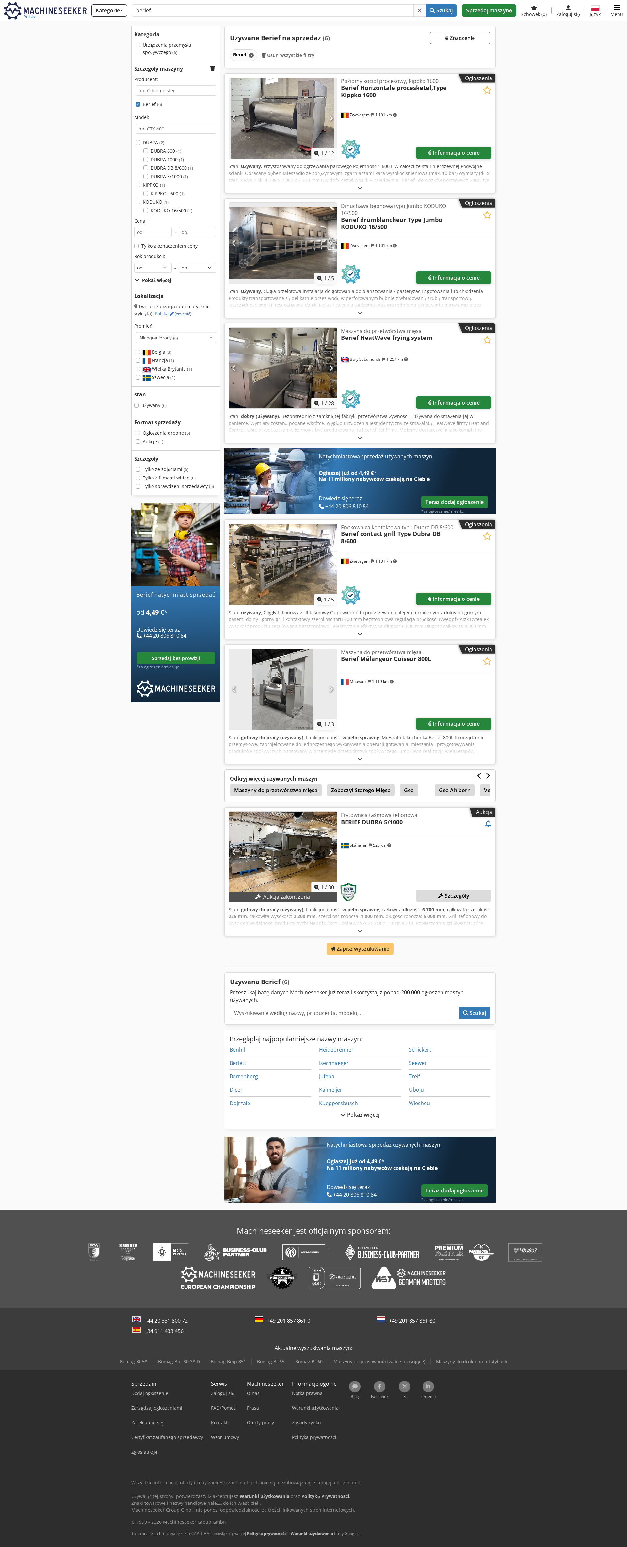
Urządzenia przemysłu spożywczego (167, 48)
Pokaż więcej (362, 1114)
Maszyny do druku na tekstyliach (471, 1361)
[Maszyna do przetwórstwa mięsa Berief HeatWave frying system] (283, 368)
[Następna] (331, 118)
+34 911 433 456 (164, 1331)
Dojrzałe (240, 1103)
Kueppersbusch (338, 1103)
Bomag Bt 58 (133, 1361)
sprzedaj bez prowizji (176, 658)
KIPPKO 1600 (168, 193)
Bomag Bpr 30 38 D (179, 1361)
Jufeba (326, 1076)
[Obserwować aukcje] (488, 824)
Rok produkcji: (149, 256)
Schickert (420, 1049)
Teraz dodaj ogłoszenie (455, 502)
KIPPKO (154, 185)
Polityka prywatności (267, 1533)
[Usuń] (419, 10)
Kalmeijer (330, 1089)
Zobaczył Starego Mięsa (361, 790)
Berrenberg (244, 1076)
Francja (162, 360)
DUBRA (153, 142)
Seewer (418, 1063)
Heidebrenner (336, 1049)
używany (154, 405)
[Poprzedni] (234, 118)
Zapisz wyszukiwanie (362, 948)
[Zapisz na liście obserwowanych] (487, 90)
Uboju (416, 1089)
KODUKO (156, 202)
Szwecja (163, 377)
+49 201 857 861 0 (288, 1320)
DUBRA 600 (166, 151)
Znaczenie (461, 38)
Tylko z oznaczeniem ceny (169, 246)
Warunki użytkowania (312, 1533)
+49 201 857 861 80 (412, 1320)
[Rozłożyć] (360, 188)
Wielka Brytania (171, 369)
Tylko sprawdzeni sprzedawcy (178, 486)
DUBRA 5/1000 (169, 176)
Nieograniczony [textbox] (159, 337)
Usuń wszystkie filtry (290, 55)
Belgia (161, 352)
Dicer (236, 1089)
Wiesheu (419, 1103)
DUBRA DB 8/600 (172, 168)
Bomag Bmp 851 (228, 1361)
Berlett (238, 1063)
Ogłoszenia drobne (166, 433)
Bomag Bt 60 (309, 1361)
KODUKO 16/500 (171, 210)
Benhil (237, 1049)
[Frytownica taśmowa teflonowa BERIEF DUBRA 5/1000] (283, 852)
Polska (173, 313)
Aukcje (153, 441)
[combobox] (176, 337)
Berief (152, 104)
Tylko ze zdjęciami (165, 469)
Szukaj (444, 10)
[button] (616, 10)
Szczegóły (456, 895)
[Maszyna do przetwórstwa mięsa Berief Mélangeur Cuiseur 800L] (283, 689)
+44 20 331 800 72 (166, 1320)
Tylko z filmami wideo (169, 478)
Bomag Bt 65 (270, 1361)
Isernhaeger (334, 1063)
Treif (414, 1076)
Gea (409, 790)
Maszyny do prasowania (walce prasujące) (379, 1361)
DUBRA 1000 (167, 159)
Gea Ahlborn (455, 790)
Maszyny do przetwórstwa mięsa (276, 790)
